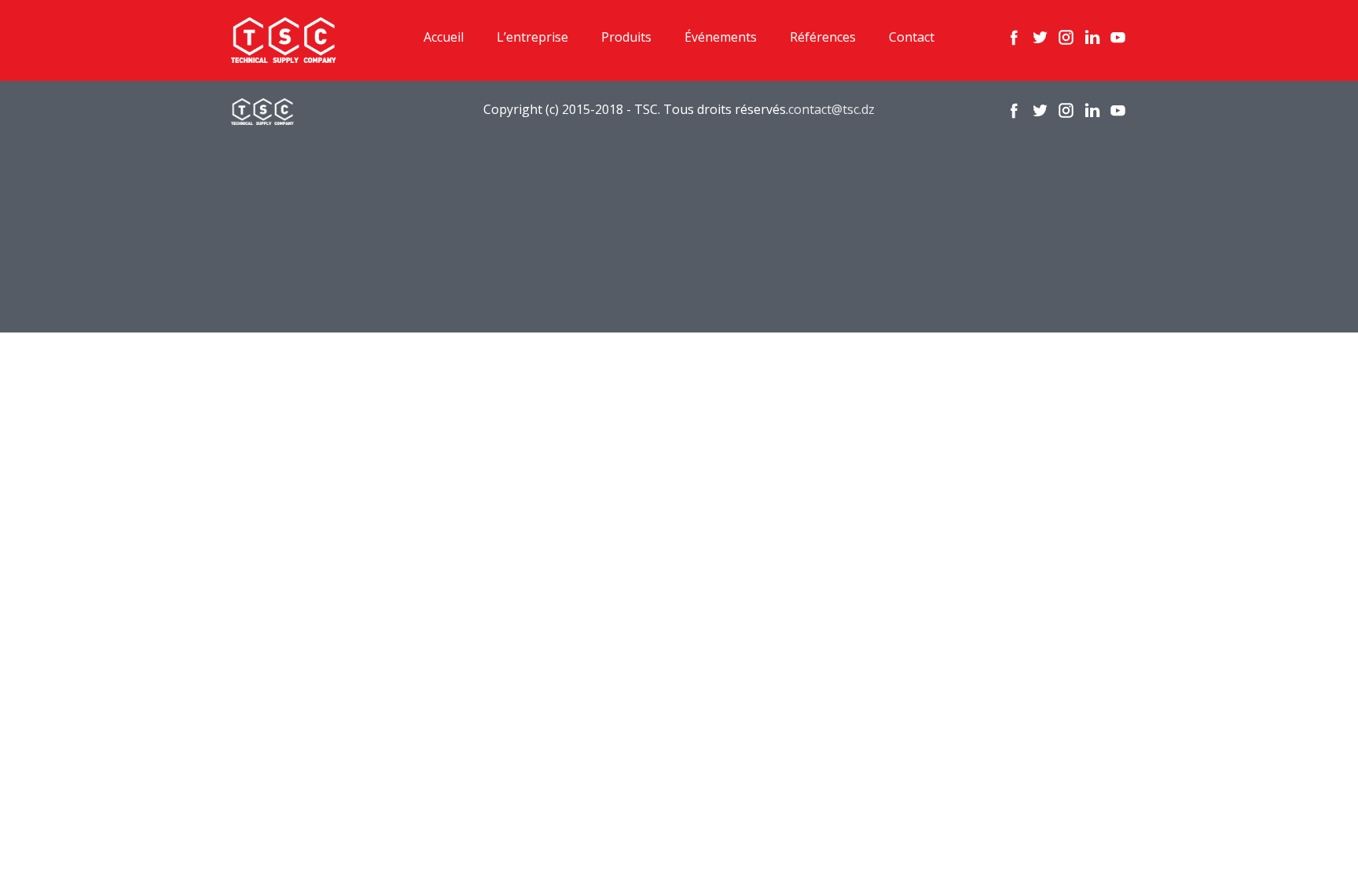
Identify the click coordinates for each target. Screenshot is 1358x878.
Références (823, 37)
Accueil (444, 37)
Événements (721, 37)
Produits (626, 37)
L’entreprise (532, 37)
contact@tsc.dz (831, 109)
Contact (911, 37)
